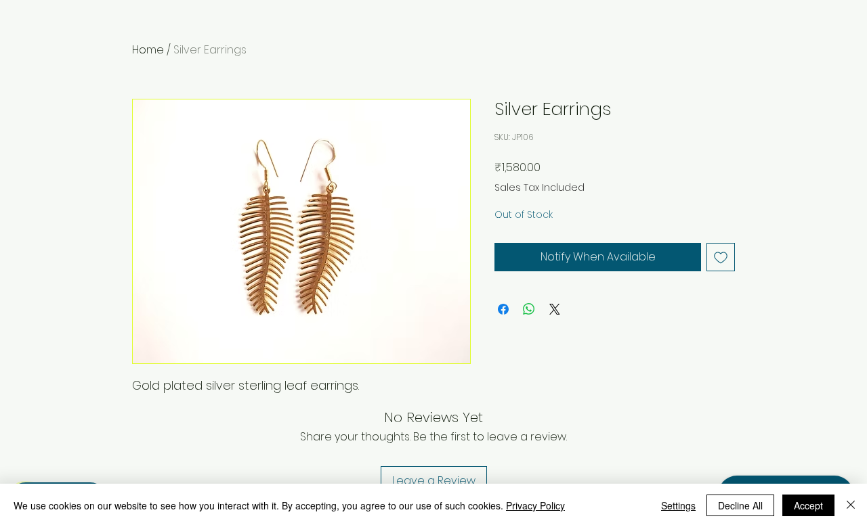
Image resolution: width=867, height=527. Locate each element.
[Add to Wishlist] (720, 257)
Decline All (740, 505)
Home (148, 50)
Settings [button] (678, 505)
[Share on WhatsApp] (529, 309)
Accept (808, 505)
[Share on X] (555, 309)
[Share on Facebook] (503, 309)
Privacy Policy (535, 505)
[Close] (851, 505)
